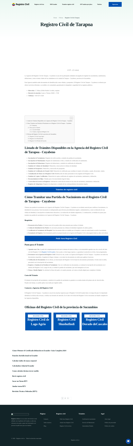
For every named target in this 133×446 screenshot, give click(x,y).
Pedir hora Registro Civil (66, 238)
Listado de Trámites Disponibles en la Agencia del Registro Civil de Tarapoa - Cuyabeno (49, 121)
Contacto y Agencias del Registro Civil (40, 131)
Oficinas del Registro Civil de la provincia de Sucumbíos (41, 134)
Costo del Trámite (36, 129)
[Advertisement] (66, 52)
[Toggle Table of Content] (70, 118)
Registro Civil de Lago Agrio (37, 136)
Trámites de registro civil (66, 190)
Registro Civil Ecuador (48, 252)
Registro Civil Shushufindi (36, 138)
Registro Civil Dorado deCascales (38, 141)
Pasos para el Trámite (35, 127)
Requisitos (34, 125)
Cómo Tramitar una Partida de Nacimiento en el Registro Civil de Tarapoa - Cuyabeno (49, 123)
